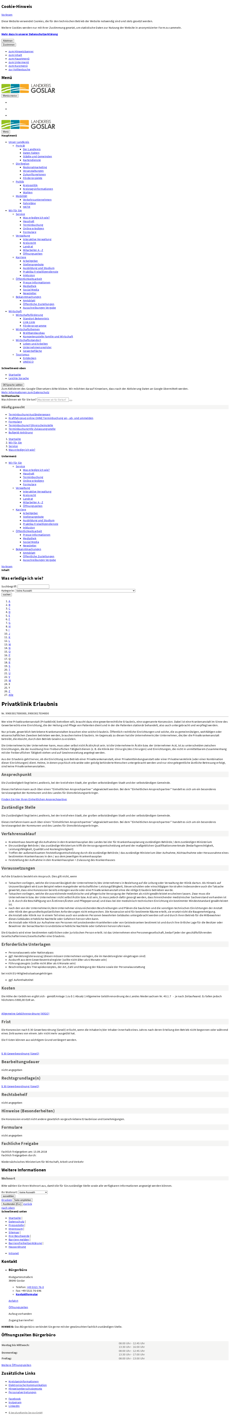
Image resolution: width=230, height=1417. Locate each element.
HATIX (26, 207)
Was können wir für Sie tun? (19, 399)
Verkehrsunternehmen (37, 199)
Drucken (6, 1200)
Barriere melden (19, 1239)
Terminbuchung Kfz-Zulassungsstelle (32, 429)
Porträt (20, 145)
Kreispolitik (30, 185)
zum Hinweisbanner (21, 51)
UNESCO (28, 361)
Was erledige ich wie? (36, 217)
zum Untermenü (19, 62)
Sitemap (14, 1232)
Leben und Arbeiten (35, 343)
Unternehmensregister (37, 347)
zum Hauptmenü (19, 58)
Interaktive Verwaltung (37, 239)
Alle (11, 695)
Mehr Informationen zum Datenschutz (25, 392)
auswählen (8, 1196)
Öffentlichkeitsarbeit (29, 279)
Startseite (15, 374)
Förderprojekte (32, 178)
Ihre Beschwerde (19, 1236)
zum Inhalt (15, 55)
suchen (6, 594)
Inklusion (29, 275)
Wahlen (28, 192)
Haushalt (28, 221)
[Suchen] (70, 400)
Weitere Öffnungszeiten (16, 1365)
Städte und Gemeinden (37, 156)
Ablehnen (8, 40)
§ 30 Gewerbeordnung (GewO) (20, 1053)
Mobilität (21, 196)
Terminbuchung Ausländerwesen (29, 414)
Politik (20, 181)
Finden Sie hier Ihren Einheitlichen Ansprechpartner (34, 799)
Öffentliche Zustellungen (38, 304)
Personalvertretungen (22, 1392)
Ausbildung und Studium (38, 268)
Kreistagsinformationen (38, 189)
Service (20, 214)
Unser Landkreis (19, 142)
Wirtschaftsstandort (28, 340)
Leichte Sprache (19, 378)
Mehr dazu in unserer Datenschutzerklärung (29, 34)
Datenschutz (16, 1221)
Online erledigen (33, 228)
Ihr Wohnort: (9, 1192)
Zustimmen (9, 44)
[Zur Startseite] (28, 92)
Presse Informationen (36, 282)
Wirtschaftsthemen (28, 329)
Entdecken (29, 358)
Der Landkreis (32, 149)
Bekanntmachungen (28, 297)
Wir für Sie (15, 210)
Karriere (21, 257)
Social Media (31, 289)
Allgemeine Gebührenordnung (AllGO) (25, 1013)
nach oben (8, 1208)
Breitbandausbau (34, 333)
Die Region (22, 163)
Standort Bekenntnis (36, 318)
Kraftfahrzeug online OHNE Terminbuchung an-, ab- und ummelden (51, 418)
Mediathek (29, 286)
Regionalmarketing (35, 167)
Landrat (28, 246)
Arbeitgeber (30, 261)
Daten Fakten (31, 153)
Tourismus (22, 354)
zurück (27, 1204)
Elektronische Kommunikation (28, 1385)
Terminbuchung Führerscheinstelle (31, 425)
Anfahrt (13, 1300)
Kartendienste (32, 160)
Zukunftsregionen (34, 174)
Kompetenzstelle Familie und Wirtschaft (48, 336)
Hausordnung (17, 1246)
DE (13, 385)
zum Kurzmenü (18, 66)
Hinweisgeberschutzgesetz (25, 1388)
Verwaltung (23, 235)
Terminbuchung (33, 225)
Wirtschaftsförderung (29, 315)
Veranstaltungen (33, 171)
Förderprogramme (35, 325)
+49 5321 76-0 (35, 1287)
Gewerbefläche (32, 351)
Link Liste (29, 322)
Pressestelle (16, 1225)
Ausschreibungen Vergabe (39, 307)
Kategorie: (7, 590)
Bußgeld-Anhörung (21, 432)
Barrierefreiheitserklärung (25, 1243)
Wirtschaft (15, 311)
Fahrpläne (29, 203)
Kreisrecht (29, 243)
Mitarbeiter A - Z (33, 250)
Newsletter (29, 293)
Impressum (16, 1228)
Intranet (14, 1253)
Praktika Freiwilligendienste (40, 271)
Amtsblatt (29, 300)
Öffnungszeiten (32, 253)
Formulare (29, 232)
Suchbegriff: (9, 586)
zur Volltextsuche (19, 69)
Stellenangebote (33, 264)
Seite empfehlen (22, 1200)
